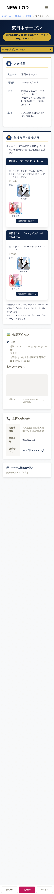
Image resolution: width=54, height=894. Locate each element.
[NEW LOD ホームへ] (18, 7)
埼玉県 (28, 16)
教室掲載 (9, 890)
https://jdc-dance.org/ (33, 450)
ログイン (44, 890)
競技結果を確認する (27, 221)
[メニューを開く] (46, 7)
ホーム (8, 16)
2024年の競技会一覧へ (22, 467)
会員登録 (27, 890)
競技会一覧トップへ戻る (17, 472)
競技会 (18, 16)
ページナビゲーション (27, 49)
